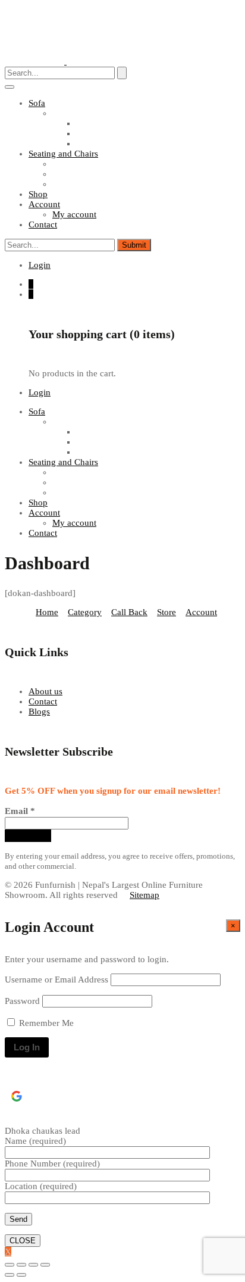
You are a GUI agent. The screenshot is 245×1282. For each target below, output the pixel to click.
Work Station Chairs (89, 174)
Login (40, 265)
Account (201, 612)
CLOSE (23, 1240)
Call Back (129, 612)
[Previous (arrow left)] (9, 1275)
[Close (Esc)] (9, 1265)
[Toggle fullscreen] (33, 1265)
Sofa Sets (69, 113)
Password (22, 1001)
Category (85, 612)
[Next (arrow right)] (21, 1275)
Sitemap (144, 895)
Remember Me (45, 1023)
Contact (43, 701)
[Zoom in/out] (45, 1265)
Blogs (39, 711)
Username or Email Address (56, 979)
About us (45, 691)
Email (20, 811)
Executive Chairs (83, 184)
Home (47, 612)
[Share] (21, 1265)
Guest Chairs (76, 164)
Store (166, 612)
